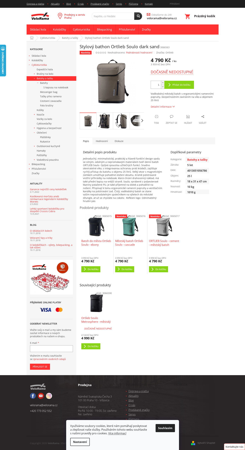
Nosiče (40, 114)
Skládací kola (39, 55)
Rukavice (45, 141)
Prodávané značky (100, 3)
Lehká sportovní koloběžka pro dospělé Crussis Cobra (47, 210)
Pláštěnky (45, 137)
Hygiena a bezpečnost (49, 128)
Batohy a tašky (45, 78)
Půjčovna (133, 3)
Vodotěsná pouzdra (48, 159)
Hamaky (41, 150)
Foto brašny (46, 105)
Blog (68, 3)
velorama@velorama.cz (43, 405)
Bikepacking (38, 164)
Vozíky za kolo (44, 119)
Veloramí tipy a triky (41, 238)
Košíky (40, 110)
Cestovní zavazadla (50, 101)
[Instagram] (41, 397)
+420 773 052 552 (41, 411)
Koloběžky (37, 60)
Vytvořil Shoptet (206, 442)
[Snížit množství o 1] (162, 87)
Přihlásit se (40, 366)
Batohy (44, 82)
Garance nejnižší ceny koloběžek (48, 189)
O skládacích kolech (41, 230)
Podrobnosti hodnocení (139, 52)
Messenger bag (48, 92)
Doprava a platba (35, 3)
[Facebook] (33, 397)
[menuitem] (38, 29)
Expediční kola (45, 69)
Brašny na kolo (45, 73)
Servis (119, 3)
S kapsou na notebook (55, 87)
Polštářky (42, 155)
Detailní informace (161, 106)
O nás (81, 3)
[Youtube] (49, 397)
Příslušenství (39, 168)
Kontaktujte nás (234, 446)
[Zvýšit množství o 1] (162, 83)
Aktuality (55, 3)
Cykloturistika (39, 64)
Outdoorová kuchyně (48, 146)
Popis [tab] (86, 141)
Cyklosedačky (44, 123)
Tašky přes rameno (50, 96)
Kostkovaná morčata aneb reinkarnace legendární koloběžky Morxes (49, 199)
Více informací (117, 433)
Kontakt (149, 3)
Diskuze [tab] (119, 141)
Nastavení (80, 442)
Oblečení (42, 132)
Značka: (164, 52)
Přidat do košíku (181, 84)
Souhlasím (165, 428)
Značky (35, 173)
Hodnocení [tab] (102, 141)
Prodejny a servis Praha (74, 16)
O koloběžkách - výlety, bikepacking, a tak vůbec (51, 246)
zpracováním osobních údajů (49, 359)
